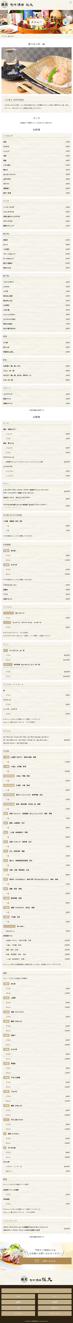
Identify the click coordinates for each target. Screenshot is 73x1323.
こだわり (18, 1296)
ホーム (3, 36)
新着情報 (54, 1302)
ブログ (18, 1308)
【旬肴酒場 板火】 (35, 1321)
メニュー (54, 1296)
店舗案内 (18, 1302)
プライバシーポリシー (54, 1313)
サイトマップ (18, 1313)
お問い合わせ (54, 1308)
